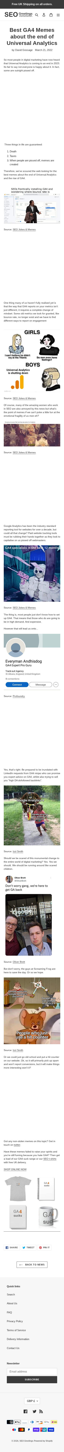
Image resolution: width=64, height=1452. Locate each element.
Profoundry (19, 696)
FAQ (9, 1312)
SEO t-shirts (49, 1158)
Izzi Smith (18, 851)
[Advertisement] (32, 107)
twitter (17, 1144)
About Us (12, 1303)
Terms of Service (16, 1330)
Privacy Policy (15, 1321)
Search (11, 1294)
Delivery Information (18, 1339)
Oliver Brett (19, 961)
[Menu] (58, 14)
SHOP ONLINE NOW (15, 1169)
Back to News (34, 1264)
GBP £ (31, 1401)
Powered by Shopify (43, 1441)
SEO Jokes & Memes (24, 229)
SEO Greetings (26, 1441)
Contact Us (13, 1348)
